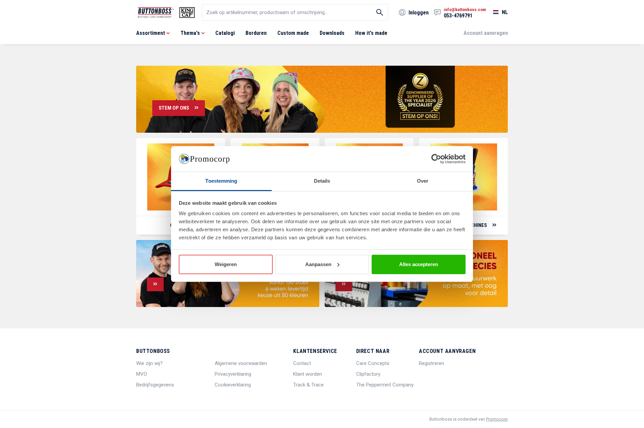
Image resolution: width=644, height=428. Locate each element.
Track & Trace (308, 385)
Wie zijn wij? (149, 363)
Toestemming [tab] (221, 181)
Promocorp (497, 419)
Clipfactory (368, 374)
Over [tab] (422, 181)
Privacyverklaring (233, 374)
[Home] (166, 12)
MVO (141, 374)
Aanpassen (318, 264)
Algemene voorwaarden (241, 363)
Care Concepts (372, 363)
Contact (302, 363)
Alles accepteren (418, 264)
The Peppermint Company (385, 385)
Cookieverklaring (233, 385)
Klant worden (307, 374)
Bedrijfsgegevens (155, 385)
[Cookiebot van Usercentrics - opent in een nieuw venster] (436, 159)
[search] (295, 12)
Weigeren (226, 264)
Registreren (431, 363)
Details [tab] (322, 181)
